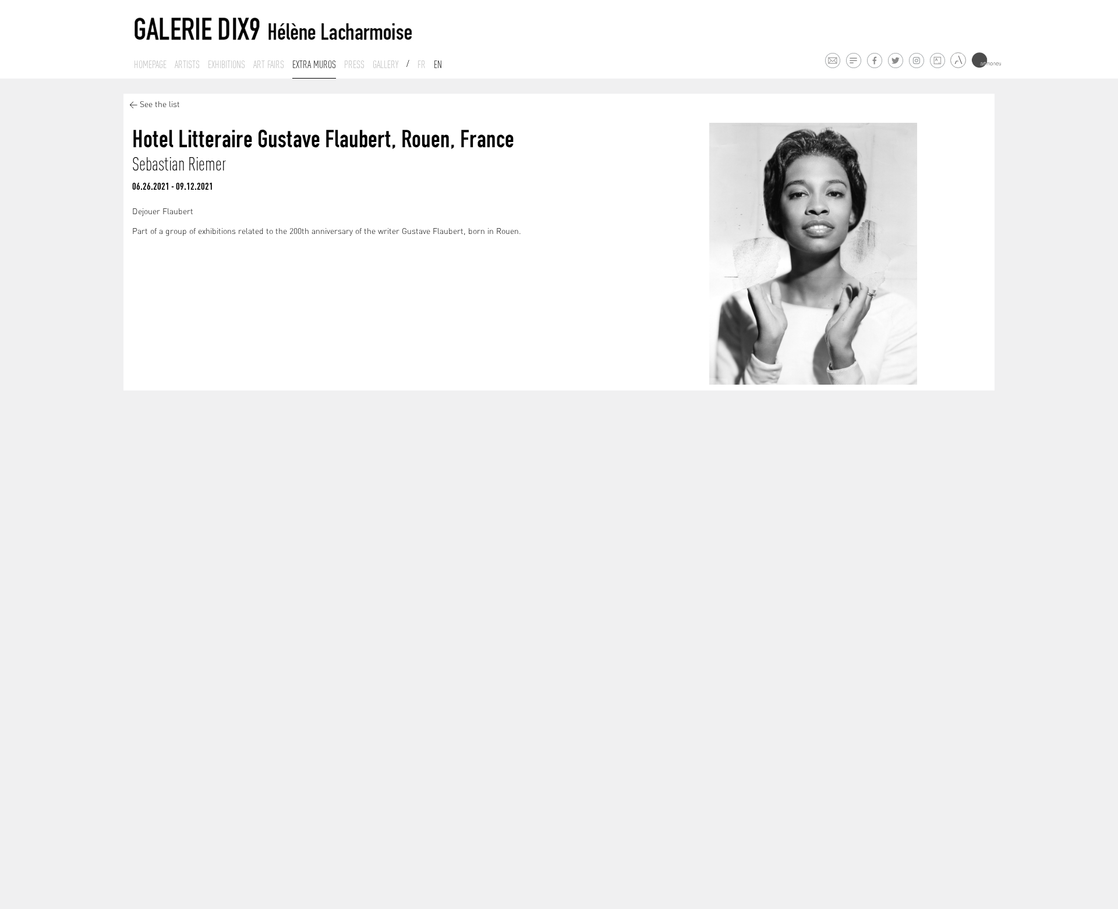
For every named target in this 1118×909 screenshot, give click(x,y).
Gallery (385, 64)
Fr (422, 64)
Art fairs (268, 64)
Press (354, 64)
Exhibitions (226, 64)
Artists (187, 64)
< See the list (154, 105)
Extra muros (314, 64)
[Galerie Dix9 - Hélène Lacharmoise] (273, 29)
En (438, 64)
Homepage (150, 64)
